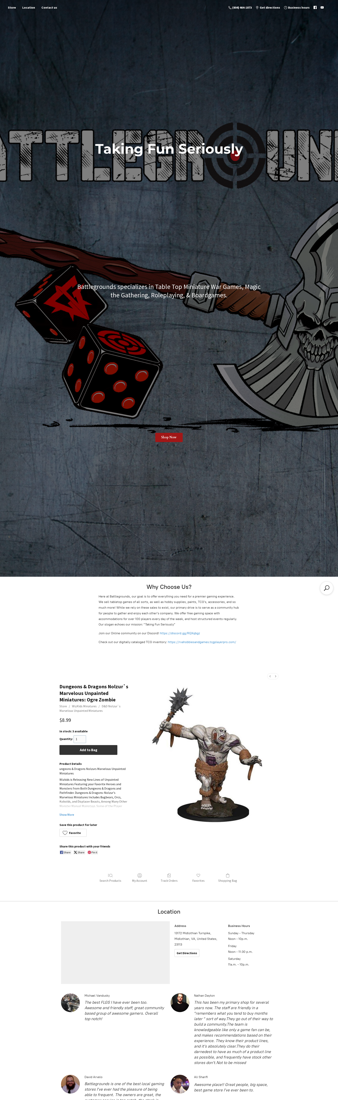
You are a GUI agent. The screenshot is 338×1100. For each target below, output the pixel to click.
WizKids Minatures (84, 706)
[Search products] (326, 588)
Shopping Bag (227, 881)
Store (12, 7)
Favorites (198, 881)
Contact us (49, 7)
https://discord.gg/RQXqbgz (180, 633)
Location (28, 7)
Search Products (110, 881)
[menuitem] (270, 676)
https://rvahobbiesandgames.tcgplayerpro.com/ (202, 642)
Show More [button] (66, 815)
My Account (139, 881)
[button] (73, 833)
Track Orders (169, 881)
